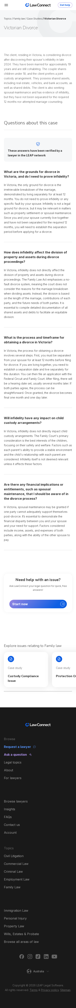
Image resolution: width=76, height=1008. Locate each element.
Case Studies (34, 18)
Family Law (12, 887)
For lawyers (12, 778)
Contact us (12, 825)
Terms (34, 990)
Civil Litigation (14, 856)
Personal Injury (15, 918)
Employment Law (16, 879)
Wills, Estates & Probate (21, 934)
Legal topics (12, 762)
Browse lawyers (16, 801)
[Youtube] (54, 956)
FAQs (8, 817)
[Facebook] (22, 956)
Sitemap (65, 990)
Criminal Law (13, 871)
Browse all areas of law (21, 942)
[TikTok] (38, 956)
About (8, 770)
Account (10, 832)
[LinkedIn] (46, 956)
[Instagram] (30, 956)
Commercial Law (16, 864)
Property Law (14, 926)
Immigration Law (16, 910)
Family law (19, 18)
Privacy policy (50, 990)
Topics (7, 18)
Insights (9, 809)
